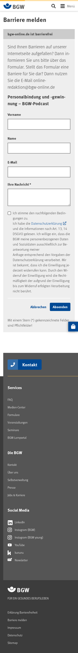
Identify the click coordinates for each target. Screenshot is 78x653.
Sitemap (13, 643)
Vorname (14, 114)
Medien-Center (16, 407)
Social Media (18, 510)
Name (12, 138)
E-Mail (12, 162)
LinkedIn (19, 522)
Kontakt (29, 364)
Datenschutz (15, 635)
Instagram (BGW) (24, 530)
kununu (19, 552)
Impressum (14, 627)
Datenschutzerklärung (46, 223)
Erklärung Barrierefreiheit (22, 612)
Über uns (13, 472)
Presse (12, 487)
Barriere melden (17, 620)
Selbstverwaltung (18, 480)
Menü (71, 6)
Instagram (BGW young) (28, 537)
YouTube (19, 545)
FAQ (10, 400)
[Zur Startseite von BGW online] (14, 6)
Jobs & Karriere (16, 495)
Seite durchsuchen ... (53, 6)
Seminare (13, 430)
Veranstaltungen (18, 422)
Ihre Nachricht (19, 184)
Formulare (14, 415)
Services (15, 387)
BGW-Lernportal (17, 437)
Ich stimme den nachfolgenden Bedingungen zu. (39, 215)
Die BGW (15, 452)
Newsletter (21, 560)
